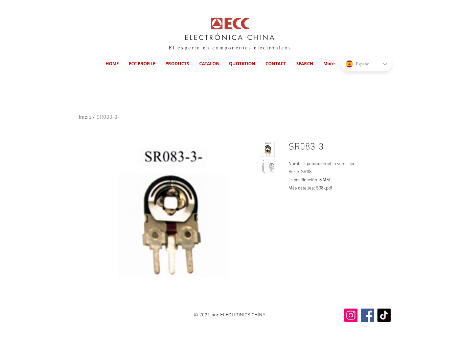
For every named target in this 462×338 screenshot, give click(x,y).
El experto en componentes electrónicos (230, 47)
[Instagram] (350, 315)
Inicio (85, 117)
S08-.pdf (324, 188)
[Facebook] (367, 315)
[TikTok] (384, 315)
